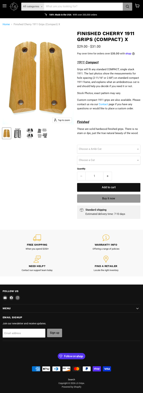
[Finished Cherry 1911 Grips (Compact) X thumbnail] (6, 133)
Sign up (54, 332)
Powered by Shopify (71, 387)
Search (71, 379)
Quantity (81, 168)
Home (6, 24)
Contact (103, 104)
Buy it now (108, 198)
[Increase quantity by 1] (107, 176)
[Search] (127, 7)
